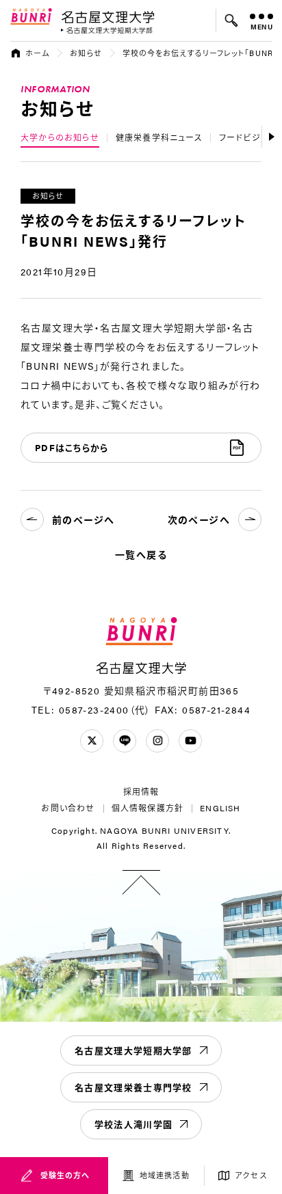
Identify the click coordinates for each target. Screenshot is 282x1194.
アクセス (251, 1175)
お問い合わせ (67, 808)
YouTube (190, 740)
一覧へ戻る (141, 554)
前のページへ (83, 519)
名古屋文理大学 (108, 16)
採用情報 (141, 791)
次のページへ (199, 519)
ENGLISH (220, 808)
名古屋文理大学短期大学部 (133, 1050)
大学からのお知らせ (60, 137)
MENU (262, 26)
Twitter (91, 740)
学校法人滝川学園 (133, 1123)
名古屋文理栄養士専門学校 (133, 1087)
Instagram (157, 740)
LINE (124, 740)
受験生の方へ (65, 1175)
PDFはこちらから (72, 447)
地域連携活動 (165, 1175)
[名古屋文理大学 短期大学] (107, 30)
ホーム (37, 53)
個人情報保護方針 (148, 808)
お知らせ (85, 53)
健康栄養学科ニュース (159, 137)
